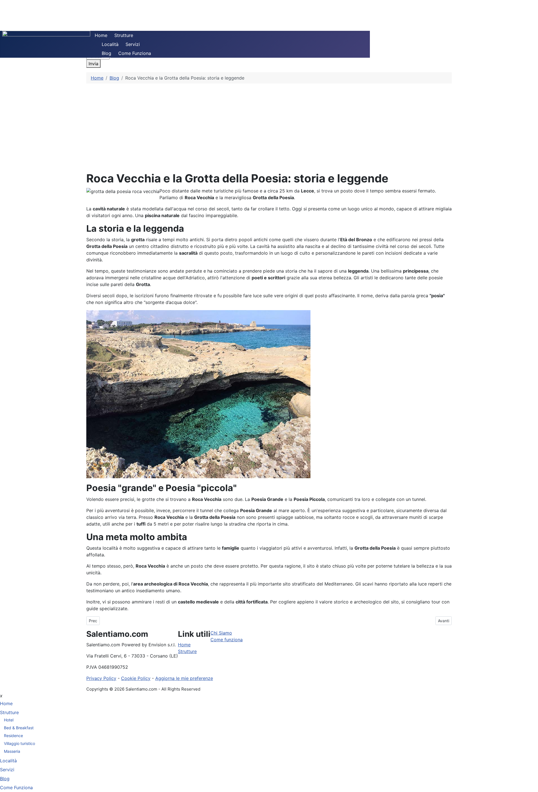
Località (110, 44)
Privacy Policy (101, 678)
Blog (106, 53)
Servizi (133, 44)
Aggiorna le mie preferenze (184, 678)
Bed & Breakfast (19, 727)
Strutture (123, 35)
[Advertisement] (269, 125)
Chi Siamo (221, 633)
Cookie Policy (135, 678)
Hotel (8, 719)
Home (101, 35)
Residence (13, 735)
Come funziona (226, 639)
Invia (93, 63)
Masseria (12, 751)
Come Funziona (134, 53)
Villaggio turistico (19, 743)
